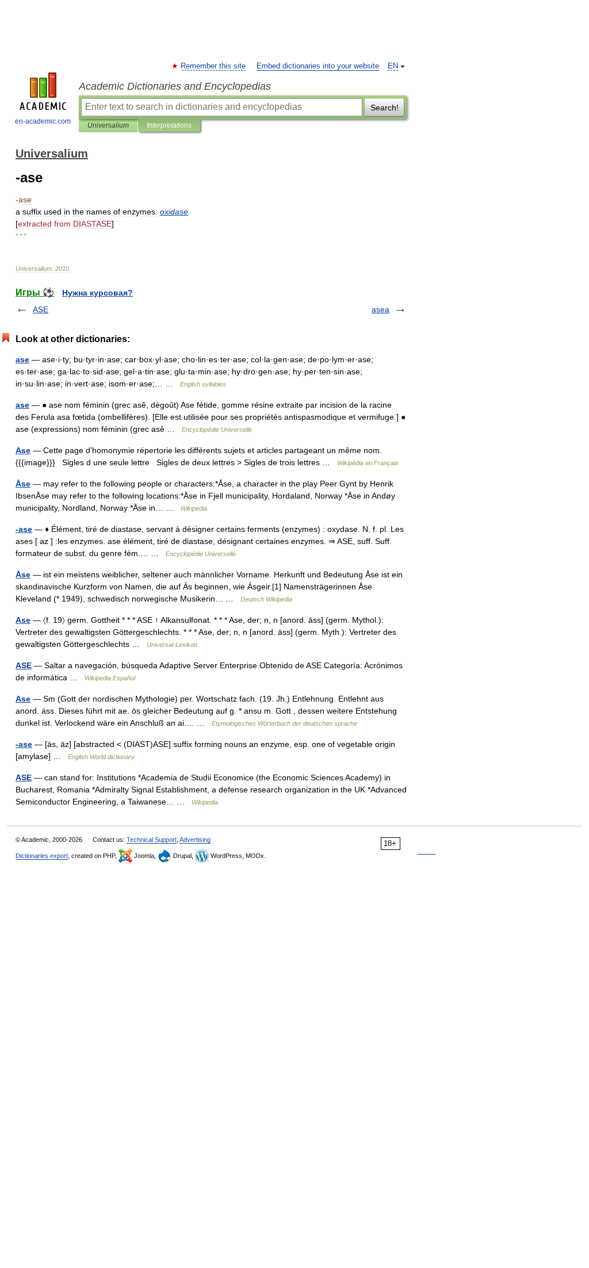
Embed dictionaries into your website (318, 66)
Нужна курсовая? (97, 292)
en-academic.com (43, 121)
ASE (40, 309)
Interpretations (169, 125)
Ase (23, 450)
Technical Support (152, 839)
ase (22, 359)
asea (380, 309)
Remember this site (214, 66)
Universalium (108, 125)
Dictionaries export (42, 855)
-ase (24, 529)
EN (393, 66)
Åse (23, 483)
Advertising (195, 839)
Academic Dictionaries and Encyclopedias (175, 86)
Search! (384, 107)
